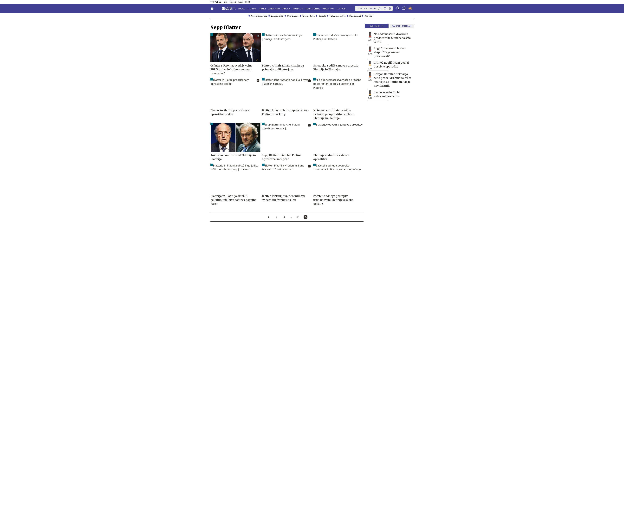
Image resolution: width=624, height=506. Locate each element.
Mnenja (286, 9)
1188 (247, 2)
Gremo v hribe (308, 16)
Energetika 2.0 (277, 16)
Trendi (262, 9)
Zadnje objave (401, 26)
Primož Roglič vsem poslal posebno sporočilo (391, 64)
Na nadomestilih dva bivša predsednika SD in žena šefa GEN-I (392, 37)
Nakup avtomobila (337, 16)
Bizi (225, 2)
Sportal (252, 9)
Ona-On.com (293, 16)
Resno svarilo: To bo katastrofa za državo (387, 94)
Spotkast (298, 9)
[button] (212, 8)
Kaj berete (377, 26)
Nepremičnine (313, 9)
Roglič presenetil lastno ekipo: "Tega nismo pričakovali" (389, 52)
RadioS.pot (369, 16)
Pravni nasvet (355, 16)
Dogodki (322, 16)
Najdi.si (232, 2)
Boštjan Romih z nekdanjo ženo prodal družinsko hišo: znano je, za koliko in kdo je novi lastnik (392, 79)
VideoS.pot (328, 9)
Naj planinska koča (259, 16)
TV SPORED (215, 2)
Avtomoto (274, 9)
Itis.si (240, 2)
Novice (241, 9)
